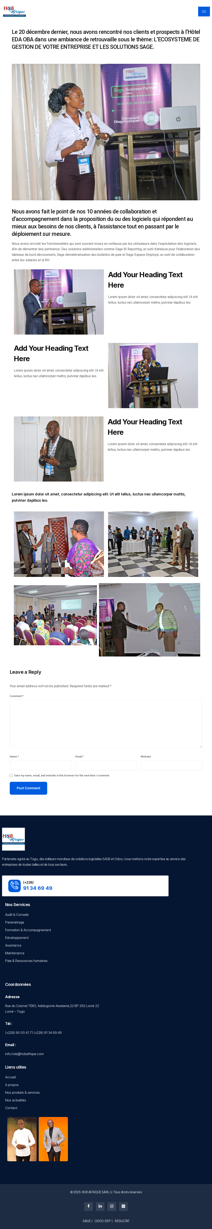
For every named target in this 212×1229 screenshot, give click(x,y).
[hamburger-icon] (204, 11)
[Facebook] (88, 1206)
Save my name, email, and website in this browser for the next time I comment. (62, 775)
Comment (17, 696)
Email (79, 756)
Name (14, 756)
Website (146, 756)
